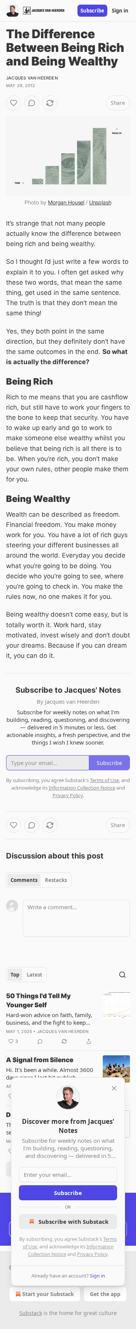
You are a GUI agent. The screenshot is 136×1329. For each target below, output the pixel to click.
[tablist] (38, 880)
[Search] (122, 974)
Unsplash (100, 202)
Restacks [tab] (56, 880)
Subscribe (92, 10)
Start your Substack (48, 1294)
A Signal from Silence (39, 1060)
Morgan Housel (66, 202)
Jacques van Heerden (32, 78)
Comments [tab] (24, 880)
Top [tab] (15, 974)
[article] (68, 1018)
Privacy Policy (92, 1254)
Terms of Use (104, 780)
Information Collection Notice (82, 787)
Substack (30, 1313)
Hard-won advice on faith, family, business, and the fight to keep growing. (49, 1018)
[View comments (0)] (31, 103)
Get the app (105, 1294)
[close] (114, 1088)
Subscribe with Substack (73, 1221)
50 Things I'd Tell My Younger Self (38, 1000)
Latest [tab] (34, 974)
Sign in (120, 10)
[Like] (13, 103)
